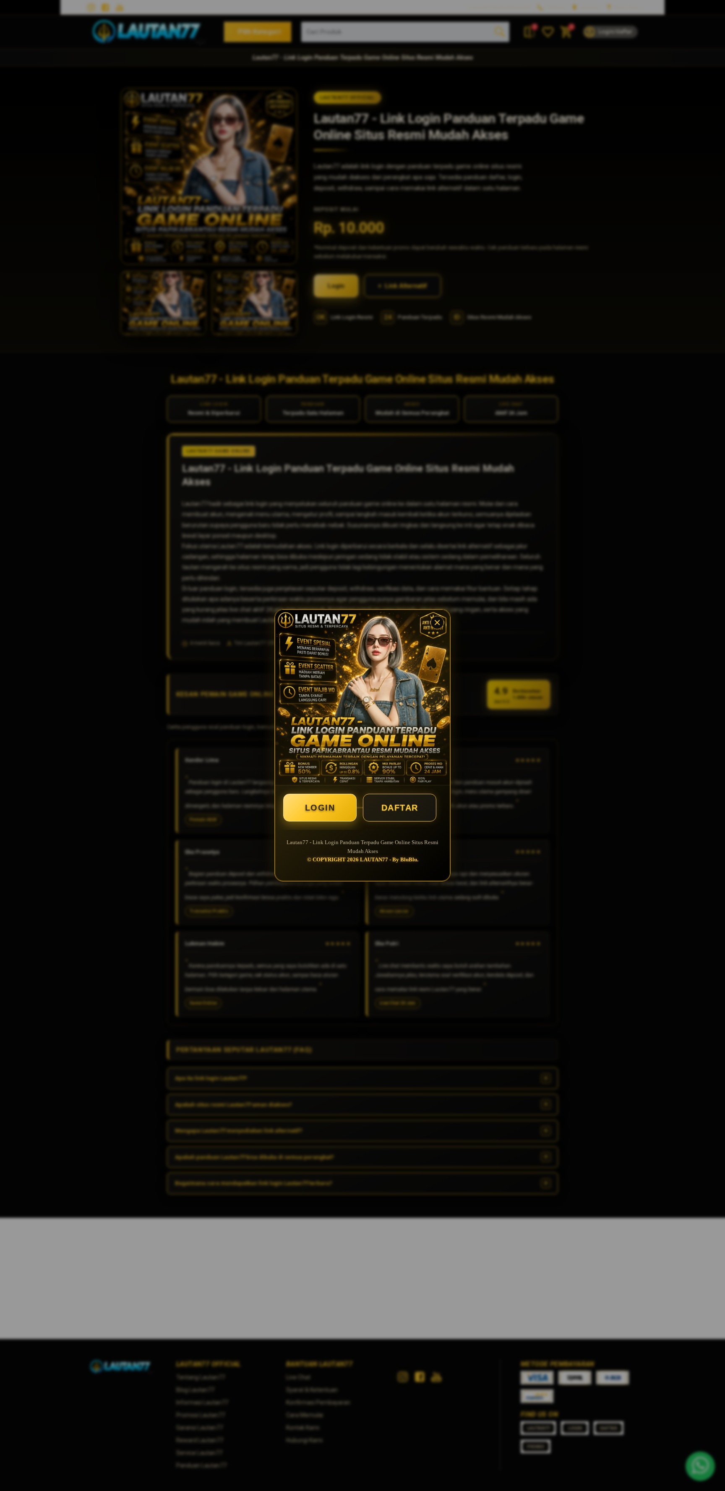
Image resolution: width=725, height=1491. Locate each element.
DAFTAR (399, 807)
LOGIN (320, 807)
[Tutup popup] (437, 622)
